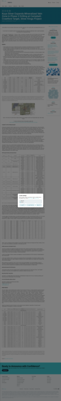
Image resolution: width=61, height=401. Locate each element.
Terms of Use (36, 198)
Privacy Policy (30, 198)
